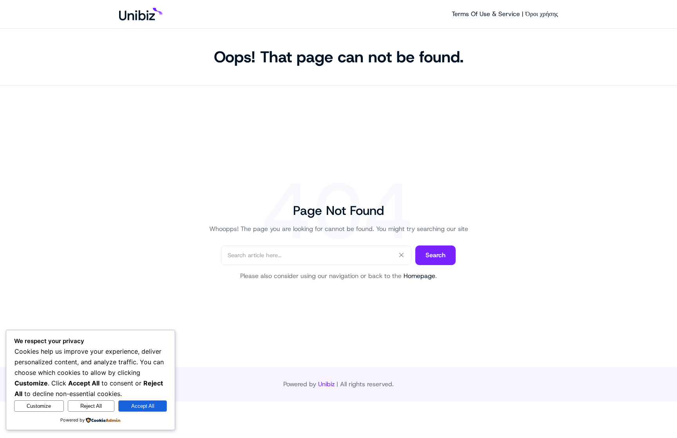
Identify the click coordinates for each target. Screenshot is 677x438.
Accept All (142, 406)
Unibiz (326, 384)
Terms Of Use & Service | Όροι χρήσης (505, 14)
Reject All (91, 406)
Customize (39, 406)
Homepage (419, 276)
